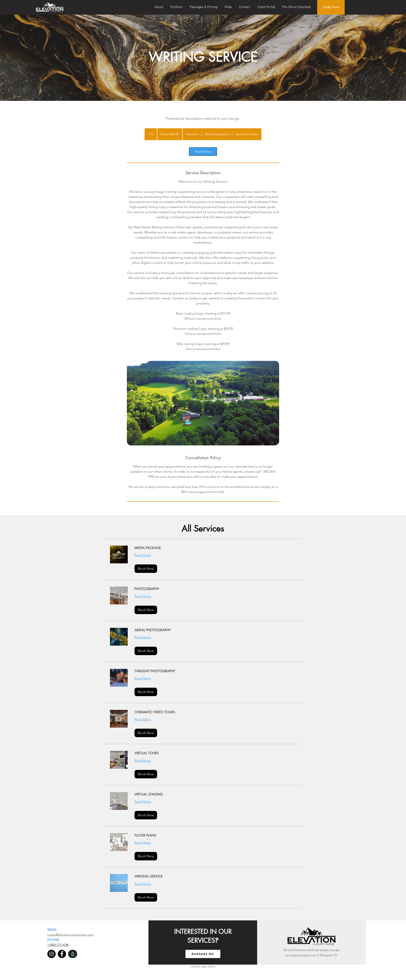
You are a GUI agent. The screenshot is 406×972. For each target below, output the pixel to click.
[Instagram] (51, 954)
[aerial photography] (203, 403)
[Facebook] (62, 954)
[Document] (72, 954)
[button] (145, 568)
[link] (203, 151)
